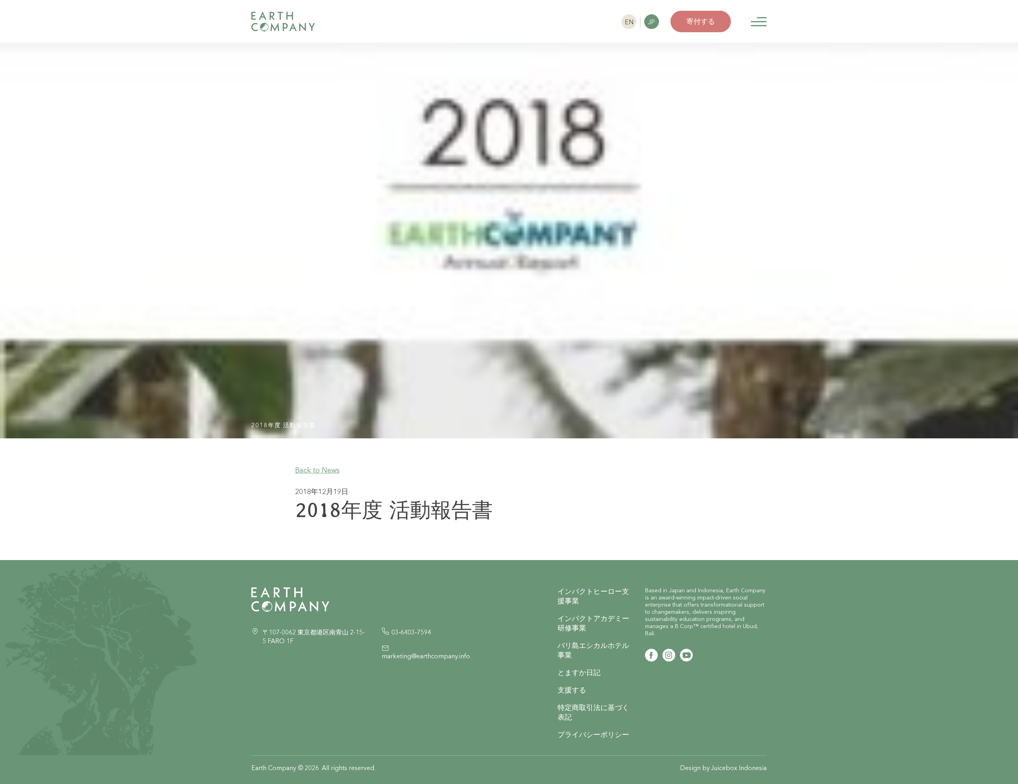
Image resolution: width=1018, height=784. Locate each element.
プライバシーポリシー (593, 734)
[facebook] (651, 655)
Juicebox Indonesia (739, 768)
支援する (572, 690)
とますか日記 (579, 672)
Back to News (317, 470)
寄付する (700, 21)
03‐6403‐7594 (411, 632)
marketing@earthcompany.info (426, 656)
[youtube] (686, 655)
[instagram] (668, 655)
